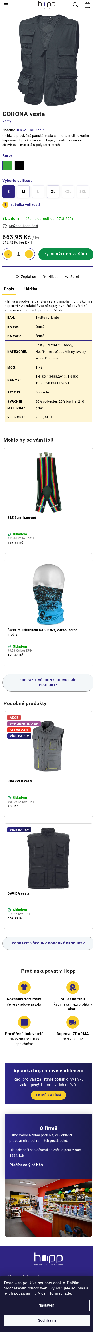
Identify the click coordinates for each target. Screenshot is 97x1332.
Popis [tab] (9, 289)
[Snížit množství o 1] (8, 254)
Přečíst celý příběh (26, 1165)
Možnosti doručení (23, 226)
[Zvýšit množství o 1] (29, 254)
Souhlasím (47, 1320)
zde (68, 1293)
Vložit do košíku (69, 254)
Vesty (7, 121)
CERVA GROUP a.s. (31, 130)
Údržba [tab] (30, 289)
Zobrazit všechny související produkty (49, 682)
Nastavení (46, 1305)
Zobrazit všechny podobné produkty (48, 943)
